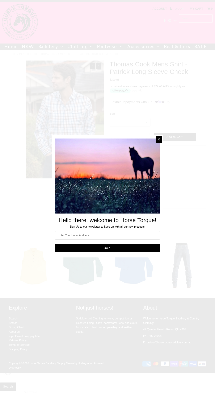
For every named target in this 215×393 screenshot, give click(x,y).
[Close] (159, 139)
